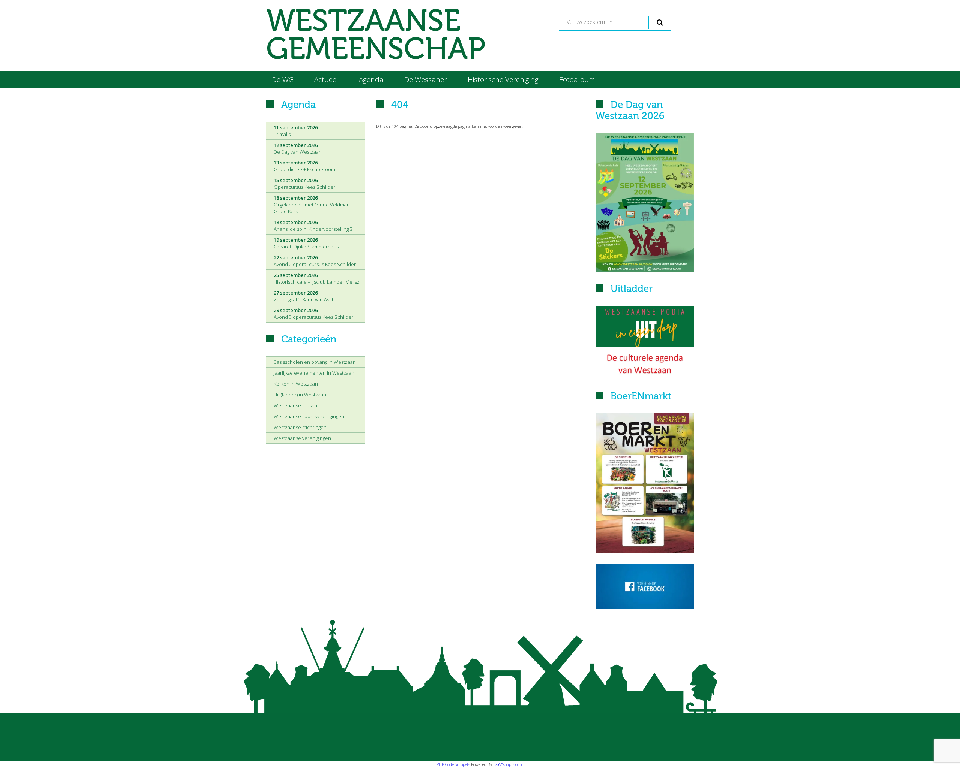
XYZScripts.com (509, 764)
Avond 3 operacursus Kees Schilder (313, 313)
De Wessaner (425, 79)
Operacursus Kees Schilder (304, 183)
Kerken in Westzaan (296, 383)
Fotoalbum (577, 79)
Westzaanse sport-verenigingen (309, 416)
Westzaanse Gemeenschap (375, 35)
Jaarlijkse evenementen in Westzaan (314, 372)
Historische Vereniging (503, 79)
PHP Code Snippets (453, 764)
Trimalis (296, 131)
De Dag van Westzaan (298, 148)
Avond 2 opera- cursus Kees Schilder (315, 261)
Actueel (326, 79)
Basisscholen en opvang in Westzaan (315, 362)
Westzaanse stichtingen (300, 427)
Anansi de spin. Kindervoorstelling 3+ (314, 225)
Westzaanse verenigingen (302, 438)
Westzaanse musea (295, 405)
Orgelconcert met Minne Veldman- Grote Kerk (312, 204)
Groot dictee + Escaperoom (304, 166)
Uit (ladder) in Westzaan (300, 394)
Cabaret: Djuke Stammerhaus (306, 243)
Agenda (371, 79)
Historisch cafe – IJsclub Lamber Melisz (317, 278)
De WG (283, 79)
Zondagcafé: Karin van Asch (304, 296)
